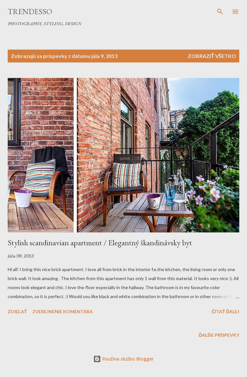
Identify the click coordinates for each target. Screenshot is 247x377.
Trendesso (30, 11)
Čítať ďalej (225, 311)
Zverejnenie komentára (62, 311)
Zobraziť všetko (212, 56)
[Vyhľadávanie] (220, 11)
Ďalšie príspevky (219, 335)
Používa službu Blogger (127, 359)
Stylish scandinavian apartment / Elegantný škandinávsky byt (100, 243)
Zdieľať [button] (17, 311)
